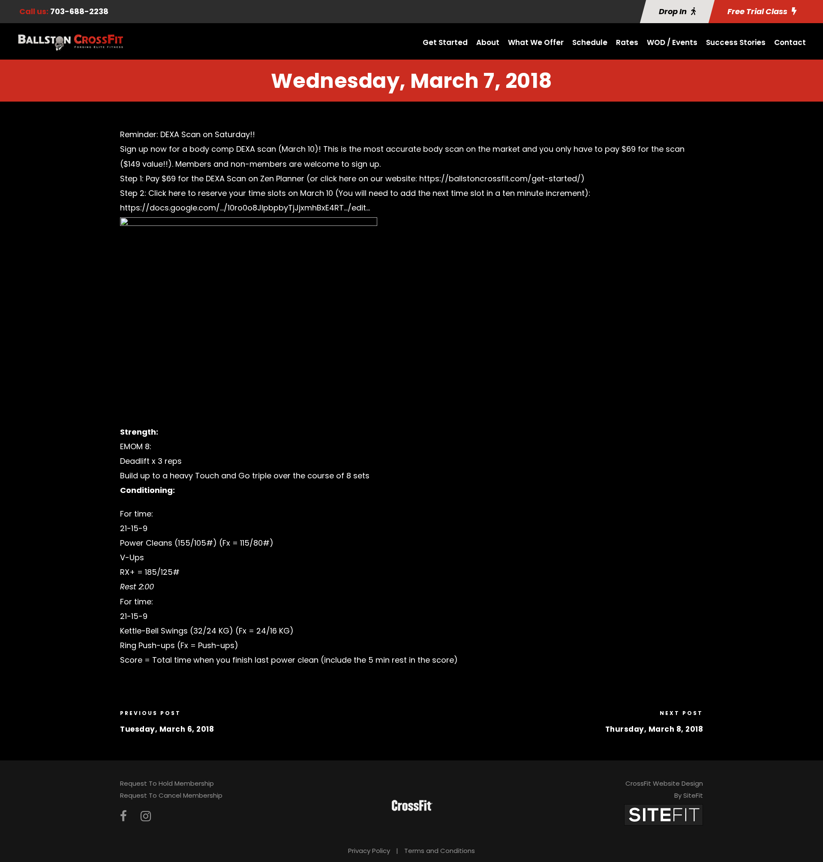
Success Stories (736, 42)
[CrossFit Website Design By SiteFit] (663, 814)
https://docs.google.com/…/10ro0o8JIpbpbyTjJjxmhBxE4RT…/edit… (245, 207)
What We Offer (536, 42)
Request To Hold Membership (167, 783)
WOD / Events (672, 42)
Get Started (445, 42)
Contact (790, 42)
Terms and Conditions (439, 850)
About (487, 42)
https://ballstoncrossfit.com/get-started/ (500, 178)
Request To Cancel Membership (171, 795)
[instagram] (146, 816)
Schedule (589, 42)
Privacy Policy (369, 850)
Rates (627, 42)
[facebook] (123, 816)
